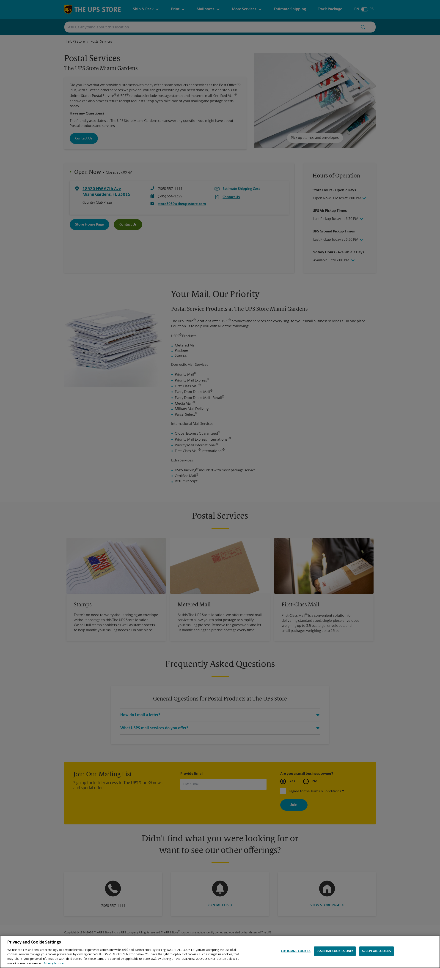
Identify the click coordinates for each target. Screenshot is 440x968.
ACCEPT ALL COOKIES (376, 951)
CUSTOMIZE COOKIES (296, 951)
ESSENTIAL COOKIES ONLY (335, 951)
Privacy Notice (53, 963)
